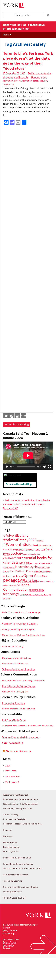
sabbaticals (7, 586)
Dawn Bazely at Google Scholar (16, 658)
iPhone (29, 571)
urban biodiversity (41, 594)
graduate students (45, 563)
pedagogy (12, 580)
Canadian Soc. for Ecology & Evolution (20, 623)
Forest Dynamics (11, 851)
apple (6, 549)
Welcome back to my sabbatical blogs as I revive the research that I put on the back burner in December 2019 (26, 504)
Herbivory (7, 836)
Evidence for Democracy (13, 703)
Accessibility (8, 945)
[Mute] (44, 466)
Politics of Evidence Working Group (18, 708)
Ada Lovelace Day (45, 545)
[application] (28, 456)
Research (7, 830)
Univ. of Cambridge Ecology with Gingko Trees (23, 635)
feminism (24, 562)
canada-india (29, 549)
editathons (36, 554)
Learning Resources (12, 891)
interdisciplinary (44, 567)
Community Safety (11, 939)
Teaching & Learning (12, 880)
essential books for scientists (27, 560)
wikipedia (6, 598)
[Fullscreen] (49, 466)
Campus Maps (9, 933)
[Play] (7, 466)
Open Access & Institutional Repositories (22, 868)
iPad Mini (20, 571)
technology (11, 594)
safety (36, 80)
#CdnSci (40, 540)
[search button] (48, 15)
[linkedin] (17, 416)
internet (6, 571)
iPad (11, 571)
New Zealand (47, 571)
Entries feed (10, 770)
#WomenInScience (20, 544)
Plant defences (10, 842)
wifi (50, 594)
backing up (20, 549)
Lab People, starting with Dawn (17, 808)
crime (37, 77)
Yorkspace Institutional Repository (18, 669)
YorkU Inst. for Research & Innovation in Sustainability (27, 725)
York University (21, 77)
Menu (6, 34)
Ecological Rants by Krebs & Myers (18, 629)
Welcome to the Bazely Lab (15, 794)
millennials (38, 571)
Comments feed (12, 776)
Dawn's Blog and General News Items (20, 799)
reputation (27, 80)
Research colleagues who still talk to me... (23, 823)
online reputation (13, 576)
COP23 (37, 549)
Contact (6, 928)
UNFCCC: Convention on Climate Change (21, 612)
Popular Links (22, 14)
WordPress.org (12, 782)
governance (34, 563)
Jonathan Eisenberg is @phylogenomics (20, 737)
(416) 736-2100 (10, 930)
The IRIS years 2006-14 (14, 897)
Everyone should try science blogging (20, 887)
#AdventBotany (15, 535)
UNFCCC (32, 594)
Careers (6, 948)
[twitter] (6, 416)
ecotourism (27, 554)
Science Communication (16, 587)
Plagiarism (29, 580)
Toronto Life (8, 84)
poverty (17, 80)
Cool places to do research (15, 874)
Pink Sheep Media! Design (14, 720)
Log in (7, 765)
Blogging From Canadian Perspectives (19, 489)
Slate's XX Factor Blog (12, 742)
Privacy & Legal (9, 942)
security (43, 80)
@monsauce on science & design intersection (23, 680)
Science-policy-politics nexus (17, 857)
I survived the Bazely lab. (15, 819)
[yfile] (23, 417)
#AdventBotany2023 (20, 539)
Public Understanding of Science (18, 864)
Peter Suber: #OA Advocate (15, 663)
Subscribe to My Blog (17, 424)
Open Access (35, 575)
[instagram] (11, 416)
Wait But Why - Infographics (15, 691)
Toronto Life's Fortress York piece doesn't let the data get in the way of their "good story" (28, 61)
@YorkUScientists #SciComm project (20, 804)
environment (12, 558)
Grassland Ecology (11, 847)
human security (8, 567)
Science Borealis (18, 751)
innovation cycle (26, 567)
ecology (16, 553)
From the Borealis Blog (19, 484)
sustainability (36, 589)
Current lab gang (10, 814)
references (41, 581)
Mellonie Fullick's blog (12, 646)
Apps (13, 549)
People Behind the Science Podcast (18, 686)
